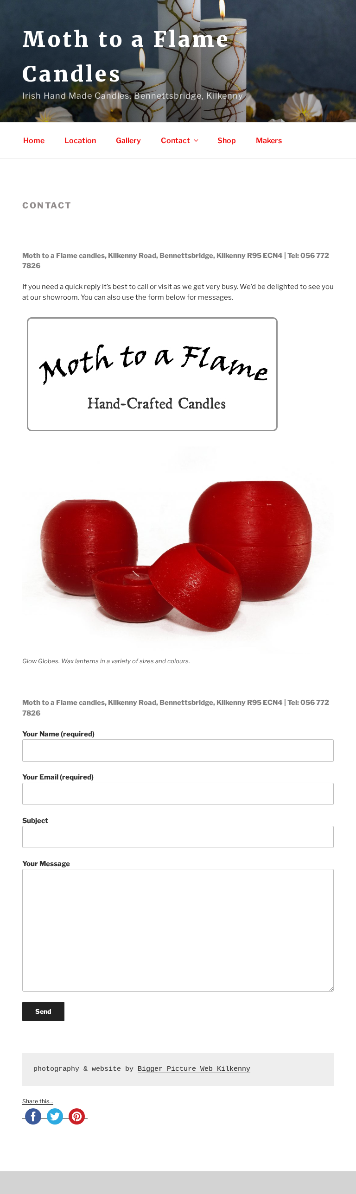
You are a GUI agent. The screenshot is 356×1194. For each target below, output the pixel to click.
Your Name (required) (58, 734)
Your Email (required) (58, 777)
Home (33, 140)
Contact (175, 140)
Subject (35, 821)
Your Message (46, 864)
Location (80, 140)
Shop (226, 140)
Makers (269, 140)
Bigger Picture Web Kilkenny (194, 1069)
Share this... (37, 1101)
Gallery (128, 140)
